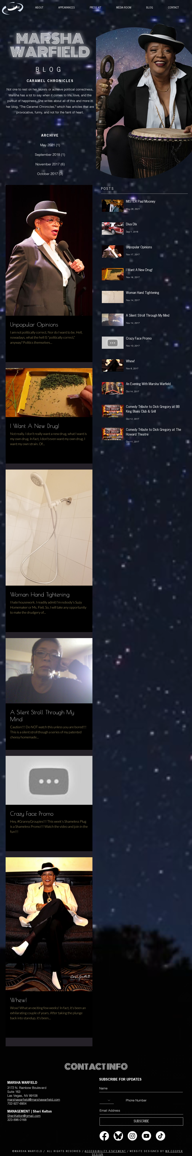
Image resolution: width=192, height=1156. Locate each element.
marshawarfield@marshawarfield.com (33, 1099)
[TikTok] (160, 1136)
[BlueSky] (118, 1136)
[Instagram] (132, 1136)
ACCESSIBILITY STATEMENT (105, 1151)
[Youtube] (146, 1136)
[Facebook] (104, 1136)
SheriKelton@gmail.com (23, 1116)
